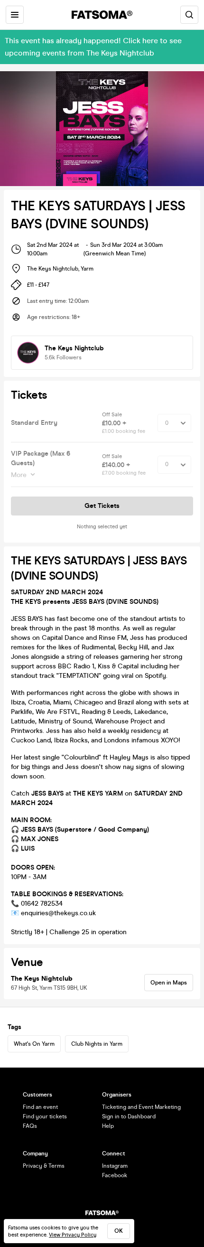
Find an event (40, 1107)
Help (108, 1126)
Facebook (114, 1175)
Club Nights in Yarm (96, 1044)
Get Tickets (102, 506)
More (19, 475)
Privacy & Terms (44, 1166)
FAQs (30, 1126)
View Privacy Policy (72, 1235)
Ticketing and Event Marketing (141, 1107)
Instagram (115, 1166)
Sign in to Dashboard (129, 1116)
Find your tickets (45, 1116)
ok (118, 1231)
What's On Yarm (34, 1044)
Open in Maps (168, 982)
